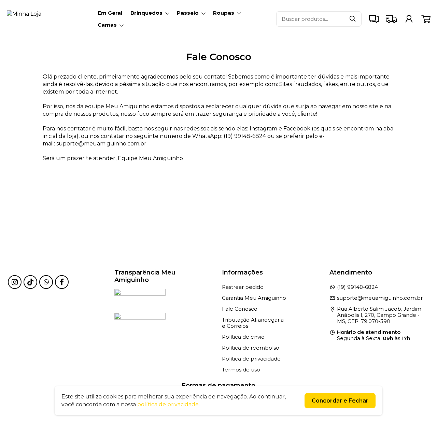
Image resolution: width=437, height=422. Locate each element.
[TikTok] (30, 282)
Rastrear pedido (243, 287)
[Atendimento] (373, 18)
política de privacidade (168, 404)
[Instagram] (15, 282)
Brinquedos (146, 13)
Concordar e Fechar (340, 400)
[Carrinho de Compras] (425, 19)
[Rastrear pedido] (391, 18)
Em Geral (110, 13)
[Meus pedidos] (409, 18)
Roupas (223, 13)
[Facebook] (62, 282)
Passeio (188, 13)
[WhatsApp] (46, 282)
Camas (107, 25)
